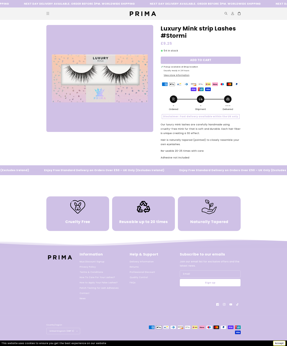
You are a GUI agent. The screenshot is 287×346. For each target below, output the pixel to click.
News (83, 298)
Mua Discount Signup (92, 261)
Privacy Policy (88, 266)
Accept (279, 343)
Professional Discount (142, 272)
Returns (134, 266)
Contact (85, 293)
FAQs (133, 282)
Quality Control (139, 277)
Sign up (210, 282)
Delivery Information (142, 261)
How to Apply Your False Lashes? (99, 282)
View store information (176, 75)
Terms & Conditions (91, 272)
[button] (226, 13)
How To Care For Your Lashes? (97, 277)
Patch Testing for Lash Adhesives (99, 287)
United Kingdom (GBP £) (61, 331)
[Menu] (48, 13)
